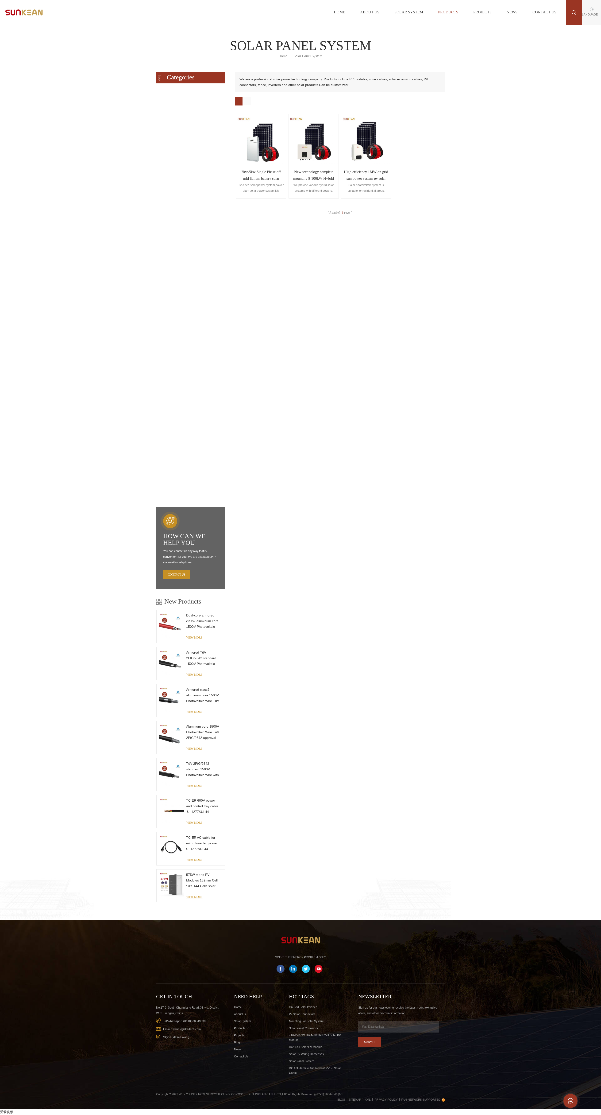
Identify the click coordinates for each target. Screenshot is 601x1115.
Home (339, 12)
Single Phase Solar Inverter (178, 382)
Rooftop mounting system (177, 423)
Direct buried (168, 221)
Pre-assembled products (174, 243)
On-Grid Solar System (175, 302)
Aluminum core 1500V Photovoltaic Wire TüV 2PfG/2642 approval (202, 732)
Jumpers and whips (173, 252)
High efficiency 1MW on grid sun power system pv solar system (366, 175)
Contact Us (544, 12)
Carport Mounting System (177, 441)
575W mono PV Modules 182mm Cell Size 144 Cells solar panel (202, 881)
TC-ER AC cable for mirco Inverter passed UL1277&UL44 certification (202, 844)
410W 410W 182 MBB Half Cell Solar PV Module (315, 1038)
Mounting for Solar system (306, 1021)
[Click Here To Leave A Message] (570, 1101)
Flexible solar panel (173, 351)
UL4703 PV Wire (171, 117)
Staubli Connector (172, 172)
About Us (240, 1014)
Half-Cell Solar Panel (174, 342)
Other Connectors (172, 181)
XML (368, 1099)
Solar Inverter (167, 363)
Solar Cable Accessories (176, 482)
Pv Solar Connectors (302, 1014)
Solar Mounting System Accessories (184, 491)
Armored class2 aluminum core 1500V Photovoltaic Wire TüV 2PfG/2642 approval (202, 696)
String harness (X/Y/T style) (179, 261)
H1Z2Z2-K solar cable (174, 99)
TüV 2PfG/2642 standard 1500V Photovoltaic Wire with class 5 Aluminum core (203, 770)
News (512, 12)
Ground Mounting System (177, 432)
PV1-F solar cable (172, 108)
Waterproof (167, 212)
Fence (162, 453)
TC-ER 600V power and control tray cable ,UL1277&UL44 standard (202, 807)
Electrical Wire (170, 163)
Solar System (408, 12)
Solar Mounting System (174, 413)
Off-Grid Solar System (175, 311)
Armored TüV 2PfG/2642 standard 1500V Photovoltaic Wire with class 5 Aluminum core (201, 659)
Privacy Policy (386, 1099)
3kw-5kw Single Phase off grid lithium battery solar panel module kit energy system (261, 175)
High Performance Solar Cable (178, 193)
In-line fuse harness (173, 271)
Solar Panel (166, 333)
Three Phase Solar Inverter (178, 391)
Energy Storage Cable (172, 283)
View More (194, 637)
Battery (163, 403)
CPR (163, 203)
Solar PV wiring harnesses (306, 1054)
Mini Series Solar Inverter (177, 373)
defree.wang (181, 1037)
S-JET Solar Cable (172, 127)
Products (448, 12)
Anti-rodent (167, 231)
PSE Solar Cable (171, 136)
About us (369, 12)
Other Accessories (170, 463)
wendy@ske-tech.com (187, 1029)
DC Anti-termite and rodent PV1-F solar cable (315, 1071)
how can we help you (184, 539)
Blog (237, 1042)
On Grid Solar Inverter (303, 1007)
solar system (242, 1021)
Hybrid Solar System (174, 321)
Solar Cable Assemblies (176, 145)
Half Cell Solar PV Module (305, 1047)
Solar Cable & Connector (175, 89)
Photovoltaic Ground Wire (177, 154)
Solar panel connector (303, 1028)
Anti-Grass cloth (171, 473)
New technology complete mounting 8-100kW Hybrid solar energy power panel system (313, 175)
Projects (482, 12)
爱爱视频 (6, 1112)
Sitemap (355, 1099)
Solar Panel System (301, 1061)
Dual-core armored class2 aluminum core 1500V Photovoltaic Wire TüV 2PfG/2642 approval (202, 621)
